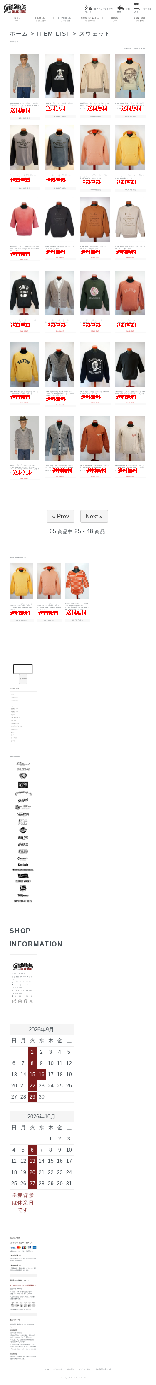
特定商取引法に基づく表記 (103, 1369)
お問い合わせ (70, 1369)
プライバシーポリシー (85, 1369)
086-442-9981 (23, 982)
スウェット (95, 33)
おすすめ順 (127, 48)
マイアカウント (57, 1369)
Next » (94, 516)
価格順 (136, 48)
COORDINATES (90, 19)
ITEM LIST (41, 19)
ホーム (19, 33)
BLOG (114, 19)
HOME (16, 19)
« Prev (60, 516)
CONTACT (140, 19)
